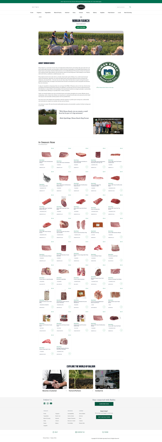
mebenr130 (76, 167)
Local (119, 12)
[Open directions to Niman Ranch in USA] (108, 100)
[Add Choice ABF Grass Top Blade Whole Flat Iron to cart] (52, 213)
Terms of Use (53, 438)
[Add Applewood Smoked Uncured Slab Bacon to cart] (87, 307)
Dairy (74, 12)
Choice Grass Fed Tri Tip (44, 349)
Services (81, 416)
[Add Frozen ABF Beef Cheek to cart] (104, 260)
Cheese (81, 12)
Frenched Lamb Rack (113, 255)
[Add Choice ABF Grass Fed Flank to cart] (121, 330)
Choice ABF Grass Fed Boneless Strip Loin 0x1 (64, 185)
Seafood (67, 12)
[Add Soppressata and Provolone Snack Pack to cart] (87, 330)
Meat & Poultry (57, 12)
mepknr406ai (93, 284)
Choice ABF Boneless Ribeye (114, 232)
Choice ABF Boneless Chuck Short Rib (63, 255)
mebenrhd (93, 237)
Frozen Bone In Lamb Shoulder (46, 279)
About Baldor (82, 413)
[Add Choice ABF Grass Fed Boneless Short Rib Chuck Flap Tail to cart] (104, 167)
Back (40, 16)
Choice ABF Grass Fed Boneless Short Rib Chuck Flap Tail (98, 162)
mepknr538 (76, 307)
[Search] (130, 7)
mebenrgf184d (60, 237)
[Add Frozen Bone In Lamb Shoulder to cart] (52, 283)
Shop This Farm (81, 27)
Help (56, 432)
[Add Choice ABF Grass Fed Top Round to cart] (121, 213)
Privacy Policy (46, 438)
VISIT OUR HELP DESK (104, 417)
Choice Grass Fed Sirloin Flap (80, 232)
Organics (39, 12)
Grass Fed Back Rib (95, 209)
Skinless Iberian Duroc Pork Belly (45, 302)
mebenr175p (42, 190)
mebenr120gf (59, 167)
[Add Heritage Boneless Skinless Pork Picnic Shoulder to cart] (69, 353)
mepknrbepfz (94, 307)
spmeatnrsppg (60, 330)
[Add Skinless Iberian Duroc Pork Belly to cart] (52, 307)
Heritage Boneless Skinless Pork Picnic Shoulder (63, 349)
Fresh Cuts (57, 416)
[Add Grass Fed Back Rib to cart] (104, 213)
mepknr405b (59, 354)
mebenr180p (76, 190)
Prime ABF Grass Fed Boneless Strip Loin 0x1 (80, 185)
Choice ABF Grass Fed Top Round (114, 209)
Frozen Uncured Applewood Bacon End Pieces (97, 302)
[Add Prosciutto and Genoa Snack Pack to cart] (69, 330)
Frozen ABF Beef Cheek (96, 255)
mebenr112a (93, 330)
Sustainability (71, 413)
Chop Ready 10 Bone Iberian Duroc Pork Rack (63, 302)
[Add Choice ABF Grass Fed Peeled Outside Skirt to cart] (121, 167)
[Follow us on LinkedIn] (44, 404)
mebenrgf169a (111, 214)
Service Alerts (71, 416)
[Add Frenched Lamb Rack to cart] (121, 260)
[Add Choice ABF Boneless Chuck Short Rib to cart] (69, 260)
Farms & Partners (71, 418)
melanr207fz (42, 284)
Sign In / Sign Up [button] (35, 7)
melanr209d (59, 284)
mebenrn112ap (42, 260)
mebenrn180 (76, 260)
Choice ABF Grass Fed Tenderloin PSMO (96, 185)
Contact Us (80, 432)
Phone (106, 432)
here (100, 1)
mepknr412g (59, 307)
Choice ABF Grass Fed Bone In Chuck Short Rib (80, 162)
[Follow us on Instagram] (47, 404)
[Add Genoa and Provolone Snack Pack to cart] (52, 330)
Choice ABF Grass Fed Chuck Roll (80, 209)
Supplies (102, 12)
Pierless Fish (82, 423)
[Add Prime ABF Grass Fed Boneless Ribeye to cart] (52, 167)
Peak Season (111, 12)
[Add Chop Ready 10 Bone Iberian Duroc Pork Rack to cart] (69, 307)
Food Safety (70, 423)
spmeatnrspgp (42, 330)
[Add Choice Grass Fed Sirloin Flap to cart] (87, 237)
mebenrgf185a (77, 237)
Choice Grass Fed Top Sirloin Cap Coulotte (63, 232)
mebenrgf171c (42, 237)
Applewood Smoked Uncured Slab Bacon (80, 302)
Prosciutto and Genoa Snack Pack (63, 325)
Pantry (88, 12)
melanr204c (110, 260)
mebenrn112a (111, 237)
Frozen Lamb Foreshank (79, 279)
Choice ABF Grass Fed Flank (114, 325)
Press (80, 418)
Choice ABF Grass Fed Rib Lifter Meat (115, 185)
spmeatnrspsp (77, 330)
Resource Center (71, 420)
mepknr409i (41, 307)
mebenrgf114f (60, 214)
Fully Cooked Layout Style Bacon (114, 302)
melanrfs (76, 284)
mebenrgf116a (77, 214)
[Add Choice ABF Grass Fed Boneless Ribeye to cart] (104, 330)
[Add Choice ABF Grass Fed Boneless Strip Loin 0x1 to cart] (69, 190)
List (53, 148)
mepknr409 (110, 284)
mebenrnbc (93, 260)
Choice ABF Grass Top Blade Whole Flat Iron (45, 209)
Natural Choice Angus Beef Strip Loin (81, 255)
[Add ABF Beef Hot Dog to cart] (104, 237)
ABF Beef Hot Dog (95, 232)
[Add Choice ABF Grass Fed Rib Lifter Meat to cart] (121, 190)
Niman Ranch (41, 160)
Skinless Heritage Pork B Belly (115, 279)
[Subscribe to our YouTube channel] (51, 403)
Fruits (31, 12)
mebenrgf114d (42, 214)
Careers (81, 420)
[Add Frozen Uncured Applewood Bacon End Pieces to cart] (104, 307)
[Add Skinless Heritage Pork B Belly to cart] (121, 283)
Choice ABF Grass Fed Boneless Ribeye (98, 325)
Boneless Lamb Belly (61, 279)
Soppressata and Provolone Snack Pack (80, 325)
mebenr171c (111, 167)
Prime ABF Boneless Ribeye (45, 255)
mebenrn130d (59, 260)
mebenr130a (93, 167)
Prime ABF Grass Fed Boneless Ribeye (46, 162)
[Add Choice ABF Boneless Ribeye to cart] (121, 237)
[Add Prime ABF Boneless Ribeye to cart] (52, 260)
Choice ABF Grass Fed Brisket (63, 162)
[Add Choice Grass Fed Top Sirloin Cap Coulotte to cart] (69, 237)
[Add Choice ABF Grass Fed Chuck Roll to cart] (87, 213)
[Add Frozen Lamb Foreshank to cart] (87, 283)
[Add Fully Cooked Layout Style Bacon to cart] (121, 307)
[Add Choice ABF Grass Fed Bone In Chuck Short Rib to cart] (87, 167)
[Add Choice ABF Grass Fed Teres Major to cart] (69, 213)
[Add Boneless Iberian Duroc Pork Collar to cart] (104, 283)
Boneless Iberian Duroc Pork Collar (97, 279)
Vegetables (48, 12)
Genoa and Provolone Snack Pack (45, 325)
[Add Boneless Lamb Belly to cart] (69, 283)
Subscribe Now (104, 404)
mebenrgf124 (94, 214)
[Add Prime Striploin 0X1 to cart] (52, 190)
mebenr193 (110, 330)
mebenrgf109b (111, 190)
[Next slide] (122, 54)
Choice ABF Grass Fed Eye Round (45, 232)
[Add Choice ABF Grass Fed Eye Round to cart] (52, 237)
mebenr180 (59, 190)
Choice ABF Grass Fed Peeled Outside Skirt (114, 162)
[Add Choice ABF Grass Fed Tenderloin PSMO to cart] (104, 190)
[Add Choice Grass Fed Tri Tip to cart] (52, 353)
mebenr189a (93, 190)
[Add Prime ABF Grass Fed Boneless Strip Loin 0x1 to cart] (87, 190)
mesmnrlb (110, 307)
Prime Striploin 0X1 (43, 185)
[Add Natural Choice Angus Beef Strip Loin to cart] (87, 260)
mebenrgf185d (42, 354)
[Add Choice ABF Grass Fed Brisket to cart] (69, 167)
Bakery (95, 12)
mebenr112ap (42, 167)
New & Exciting (128, 12)
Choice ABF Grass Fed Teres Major (63, 209)
